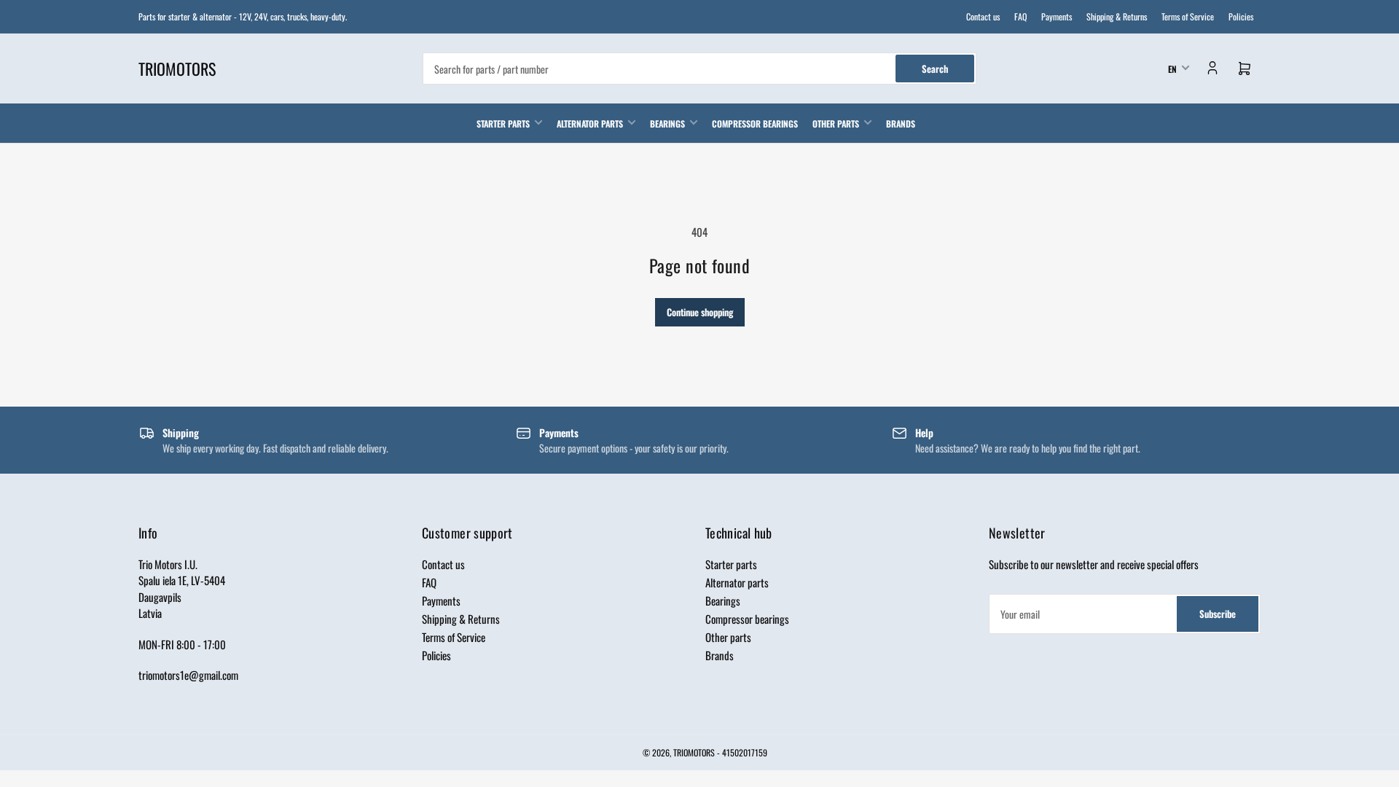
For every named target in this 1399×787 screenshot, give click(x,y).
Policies (1240, 16)
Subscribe (1217, 613)
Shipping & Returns (1116, 16)
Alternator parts (590, 123)
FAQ (1020, 16)
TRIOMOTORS (694, 752)
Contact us (983, 16)
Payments (1056, 16)
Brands (900, 123)
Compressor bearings (755, 123)
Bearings (667, 123)
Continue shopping (700, 312)
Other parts (835, 123)
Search (935, 68)
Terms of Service (1187, 16)
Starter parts (503, 123)
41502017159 (744, 752)
